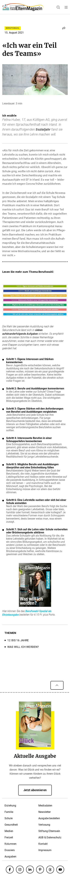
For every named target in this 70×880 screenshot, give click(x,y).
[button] (63, 28)
